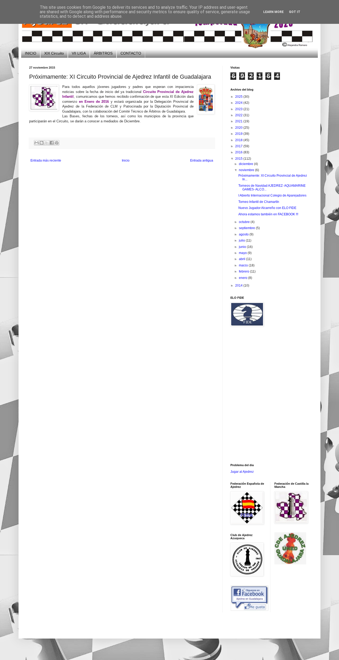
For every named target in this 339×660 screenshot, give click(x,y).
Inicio (126, 160)
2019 (239, 134)
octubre (245, 222)
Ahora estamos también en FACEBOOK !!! (268, 214)
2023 (239, 109)
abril (242, 259)
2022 (239, 115)
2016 (239, 152)
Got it (294, 12)
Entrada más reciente (45, 160)
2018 (239, 140)
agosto (244, 234)
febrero (244, 271)
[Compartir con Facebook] (51, 142)
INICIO (30, 53)
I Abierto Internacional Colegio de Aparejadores (272, 195)
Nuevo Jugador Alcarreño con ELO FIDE (267, 208)
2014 (239, 285)
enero (243, 278)
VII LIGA (79, 53)
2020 (239, 128)
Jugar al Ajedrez (242, 472)
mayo (243, 253)
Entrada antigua (201, 160)
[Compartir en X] (46, 142)
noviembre (247, 170)
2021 (239, 121)
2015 (239, 158)
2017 (239, 146)
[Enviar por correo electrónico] (36, 142)
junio (243, 247)
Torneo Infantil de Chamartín (258, 202)
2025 (239, 97)
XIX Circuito (54, 53)
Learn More (273, 12)
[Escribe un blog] (41, 142)
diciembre (246, 164)
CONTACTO (131, 53)
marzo (244, 265)
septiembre (247, 228)
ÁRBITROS (103, 53)
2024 (239, 103)
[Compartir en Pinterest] (56, 142)
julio (242, 240)
